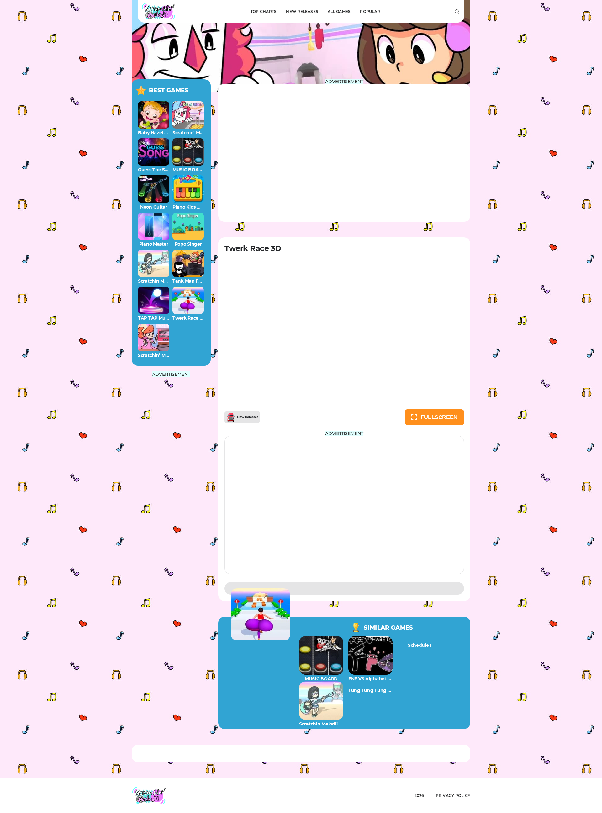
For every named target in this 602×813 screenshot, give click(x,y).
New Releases (302, 11)
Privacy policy (453, 795)
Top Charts (264, 11)
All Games (339, 11)
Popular (370, 11)
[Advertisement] (171, 470)
